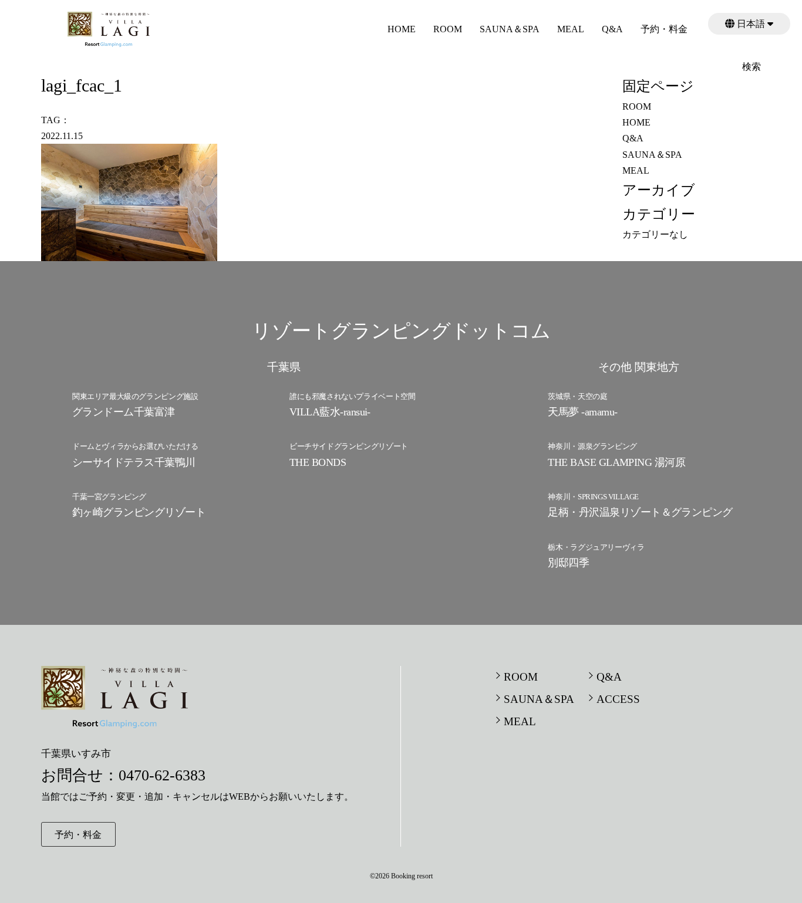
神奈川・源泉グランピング (592, 446)
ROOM (447, 29)
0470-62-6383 (162, 775)
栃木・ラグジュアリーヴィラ (596, 547)
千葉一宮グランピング (109, 496)
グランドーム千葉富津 (123, 412)
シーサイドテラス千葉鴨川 (134, 462)
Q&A (612, 29)
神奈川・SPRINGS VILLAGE (593, 496)
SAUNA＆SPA (510, 29)
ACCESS (618, 699)
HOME (401, 29)
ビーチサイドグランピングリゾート (348, 446)
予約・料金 (664, 29)
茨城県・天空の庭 (577, 396)
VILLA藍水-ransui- (329, 412)
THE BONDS (317, 462)
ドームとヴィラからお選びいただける (135, 446)
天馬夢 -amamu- (582, 412)
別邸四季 (568, 563)
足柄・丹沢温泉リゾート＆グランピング (640, 512)
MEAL (570, 29)
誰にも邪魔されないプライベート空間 (352, 396)
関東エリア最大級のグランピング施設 (135, 396)
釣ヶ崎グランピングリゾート (138, 512)
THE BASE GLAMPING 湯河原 (616, 462)
